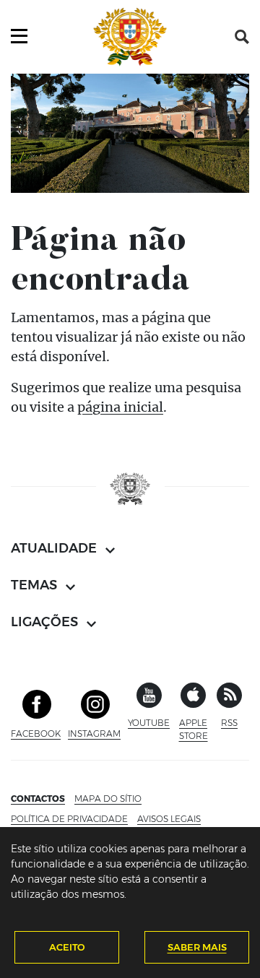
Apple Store (194, 729)
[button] (242, 37)
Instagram (94, 733)
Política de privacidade (69, 818)
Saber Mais (197, 947)
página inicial (120, 407)
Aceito (67, 947)
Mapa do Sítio (108, 798)
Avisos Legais (169, 818)
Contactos (38, 798)
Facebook (36, 733)
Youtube (149, 722)
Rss (229, 722)
